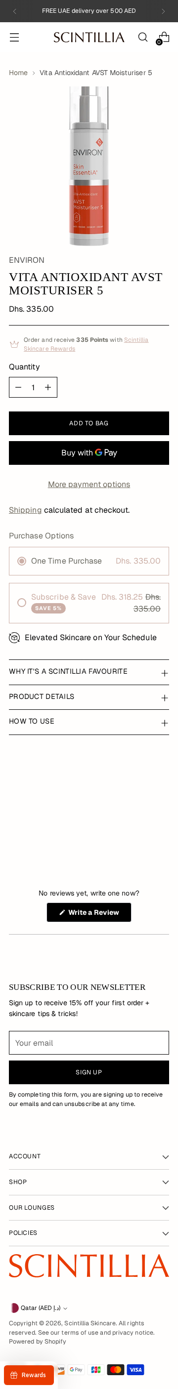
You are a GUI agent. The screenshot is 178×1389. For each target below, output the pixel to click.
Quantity (24, 367)
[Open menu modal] (14, 37)
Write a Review (99, 914)
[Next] (163, 11)
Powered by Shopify (37, 1342)
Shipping (25, 510)
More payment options (89, 484)
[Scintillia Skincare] (89, 37)
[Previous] (15, 11)
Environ (27, 260)
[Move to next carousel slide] (154, 821)
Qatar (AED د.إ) (40, 1308)
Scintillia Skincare (90, 1323)
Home (18, 72)
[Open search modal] (143, 37)
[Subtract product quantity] (18, 387)
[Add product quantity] (48, 387)
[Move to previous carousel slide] (154, 788)
